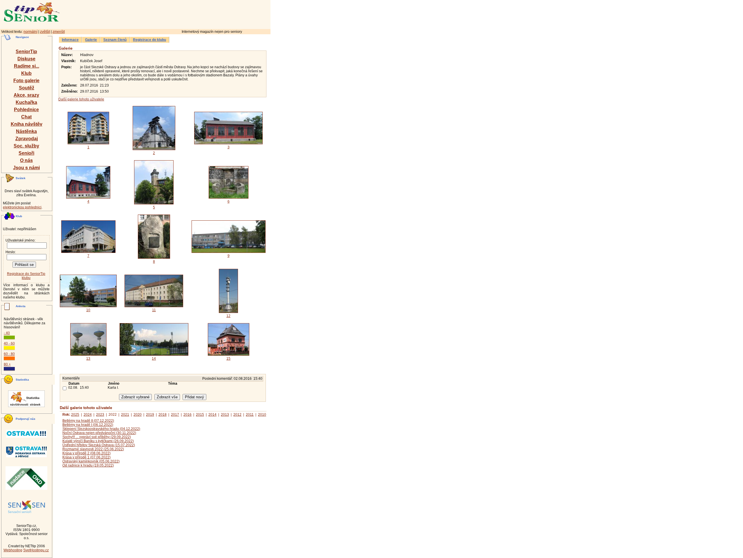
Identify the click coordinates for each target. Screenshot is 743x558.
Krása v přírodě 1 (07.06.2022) (86, 457)
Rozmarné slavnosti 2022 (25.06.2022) (93, 449)
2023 (100, 415)
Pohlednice (26, 109)
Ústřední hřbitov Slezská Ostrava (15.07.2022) (98, 445)
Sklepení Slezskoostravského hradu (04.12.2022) (101, 429)
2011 (250, 415)
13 (88, 359)
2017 (175, 415)
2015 (200, 415)
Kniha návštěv (26, 124)
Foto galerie (26, 80)
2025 (75, 415)
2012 (237, 415)
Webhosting (12, 550)
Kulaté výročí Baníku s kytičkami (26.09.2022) (98, 441)
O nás (26, 160)
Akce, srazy (26, 95)
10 (88, 310)
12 (228, 316)
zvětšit (45, 32)
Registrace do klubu (149, 40)
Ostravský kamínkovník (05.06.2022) (91, 461)
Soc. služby (26, 145)
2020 (138, 415)
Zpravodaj (26, 138)
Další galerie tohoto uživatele (81, 99)
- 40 (7, 333)
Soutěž (26, 87)
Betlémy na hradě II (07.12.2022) (88, 421)
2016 (187, 415)
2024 (88, 415)
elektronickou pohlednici (22, 207)
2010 (262, 415)
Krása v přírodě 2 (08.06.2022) (86, 453)
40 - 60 (9, 343)
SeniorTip (26, 51)
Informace (70, 40)
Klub (26, 73)
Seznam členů (115, 40)
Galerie (91, 40)
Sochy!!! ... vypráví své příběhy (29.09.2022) (96, 437)
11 (154, 310)
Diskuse (26, 58)
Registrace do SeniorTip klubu (26, 276)
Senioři (26, 153)
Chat (26, 116)
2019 (150, 415)
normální (30, 32)
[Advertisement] (190, 13)
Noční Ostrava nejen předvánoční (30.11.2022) (99, 433)
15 (228, 359)
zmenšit (59, 32)
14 (154, 359)
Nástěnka (26, 131)
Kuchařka (26, 102)
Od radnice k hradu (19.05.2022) (88, 465)
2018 (162, 415)
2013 (225, 415)
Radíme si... (26, 66)
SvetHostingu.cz (36, 550)
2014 (212, 415)
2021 (125, 415)
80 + (7, 364)
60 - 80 (9, 354)
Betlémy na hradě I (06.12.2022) (87, 425)
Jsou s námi (26, 167)
